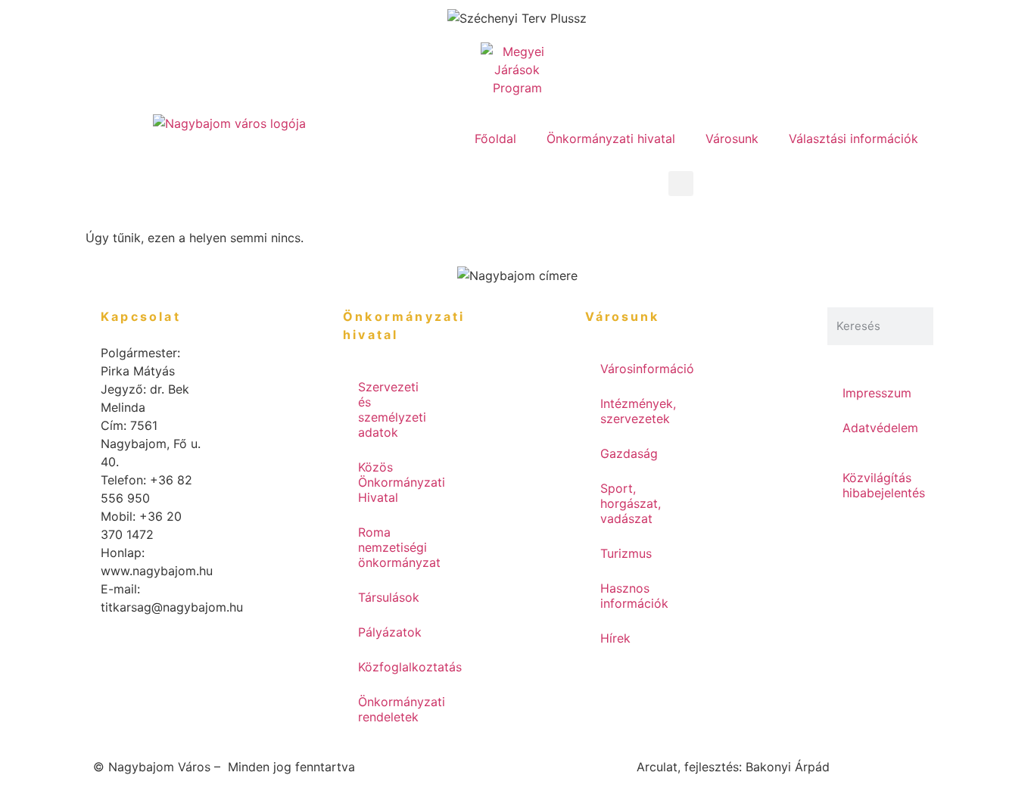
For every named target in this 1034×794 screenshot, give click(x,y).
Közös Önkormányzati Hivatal (401, 482)
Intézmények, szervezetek (638, 411)
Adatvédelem (880, 427)
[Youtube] (449, 190)
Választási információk (853, 138)
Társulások (388, 597)
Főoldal (495, 138)
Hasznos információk (634, 596)
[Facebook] (407, 190)
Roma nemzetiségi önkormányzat (399, 547)
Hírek (615, 638)
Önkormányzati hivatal (611, 138)
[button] (680, 183)
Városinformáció (645, 368)
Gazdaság (629, 453)
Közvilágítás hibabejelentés (883, 485)
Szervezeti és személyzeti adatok (392, 409)
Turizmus (626, 553)
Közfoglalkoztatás (403, 666)
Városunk (731, 138)
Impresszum (876, 392)
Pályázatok (390, 632)
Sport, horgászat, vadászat (630, 503)
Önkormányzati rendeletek (401, 709)
